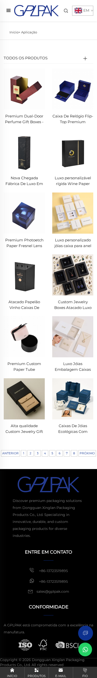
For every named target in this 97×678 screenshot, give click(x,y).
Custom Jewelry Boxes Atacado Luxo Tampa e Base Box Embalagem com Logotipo (73, 305)
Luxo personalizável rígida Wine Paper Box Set (73, 181)
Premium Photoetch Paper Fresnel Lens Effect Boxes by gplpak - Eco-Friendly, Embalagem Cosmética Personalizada (24, 243)
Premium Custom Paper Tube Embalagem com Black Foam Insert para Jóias (24, 367)
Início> (14, 32)
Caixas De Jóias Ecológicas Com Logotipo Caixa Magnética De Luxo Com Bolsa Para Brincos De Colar (73, 429)
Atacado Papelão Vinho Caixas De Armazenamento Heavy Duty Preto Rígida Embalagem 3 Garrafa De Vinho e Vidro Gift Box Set (24, 305)
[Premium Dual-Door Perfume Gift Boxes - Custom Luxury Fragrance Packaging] (24, 88)
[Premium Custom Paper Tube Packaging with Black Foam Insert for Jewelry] (24, 336)
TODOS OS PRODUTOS (26, 58)
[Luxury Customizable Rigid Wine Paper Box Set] (72, 150)
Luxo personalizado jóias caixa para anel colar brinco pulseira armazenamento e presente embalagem (73, 243)
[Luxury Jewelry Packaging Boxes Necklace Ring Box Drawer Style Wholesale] (72, 336)
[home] (36, 10)
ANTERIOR (10, 453)
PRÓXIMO (87, 453)
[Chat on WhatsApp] (85, 649)
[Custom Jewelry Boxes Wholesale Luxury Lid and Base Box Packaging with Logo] (72, 274)
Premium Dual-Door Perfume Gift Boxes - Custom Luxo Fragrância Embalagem (24, 119)
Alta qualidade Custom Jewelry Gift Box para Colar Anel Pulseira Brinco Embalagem (24, 429)
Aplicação (29, 32)
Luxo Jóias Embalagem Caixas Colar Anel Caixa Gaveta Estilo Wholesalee (73, 367)
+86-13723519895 (53, 571)
